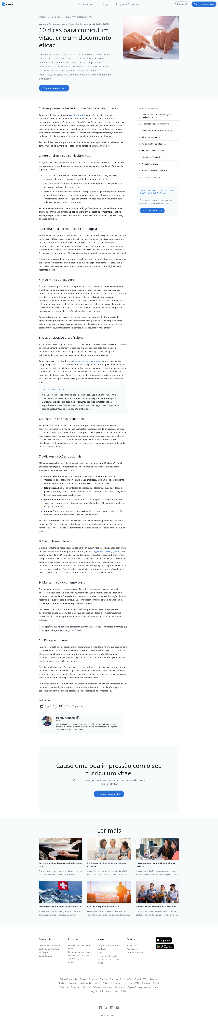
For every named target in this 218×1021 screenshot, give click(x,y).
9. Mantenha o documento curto (153, 170)
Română (146, 983)
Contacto (101, 949)
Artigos (42, 17)
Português (116, 983)
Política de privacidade (108, 959)
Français (154, 979)
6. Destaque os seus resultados (152, 150)
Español (128, 979)
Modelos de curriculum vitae (79, 947)
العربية (94, 991)
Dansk (83, 979)
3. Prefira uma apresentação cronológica (156, 130)
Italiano (62, 983)
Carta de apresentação (50, 949)
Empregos (44, 952)
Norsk (97, 983)
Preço (105, 4)
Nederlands (85, 983)
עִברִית (155, 987)
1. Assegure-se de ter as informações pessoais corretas (155, 115)
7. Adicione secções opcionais (151, 157)
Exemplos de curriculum (79, 952)
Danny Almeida (55, 24)
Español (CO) (141, 979)
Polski (105, 983)
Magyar (73, 983)
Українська (144, 987)
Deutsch (93, 979)
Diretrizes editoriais (136, 952)
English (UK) (115, 979)
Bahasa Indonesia (68, 979)
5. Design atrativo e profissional (152, 144)
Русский (132, 987)
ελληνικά (107, 987)
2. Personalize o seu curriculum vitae (155, 124)
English (103, 979)
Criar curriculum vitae (49, 945)
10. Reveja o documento (149, 177)
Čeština (96, 987)
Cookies (101, 963)
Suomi (156, 983)
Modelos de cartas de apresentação (78, 957)
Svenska (64, 987)
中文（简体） (106, 991)
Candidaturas (45, 956)
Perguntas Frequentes (128, 4)
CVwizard (112, 1015)
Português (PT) (132, 983)
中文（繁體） (121, 991)
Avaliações (132, 949)
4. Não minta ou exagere (149, 137)
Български (120, 987)
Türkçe (86, 987)
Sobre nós (131, 945)
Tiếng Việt (75, 987)
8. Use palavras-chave (148, 164)
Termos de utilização (107, 956)
